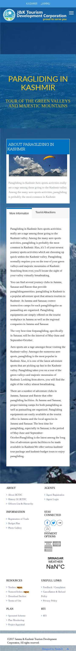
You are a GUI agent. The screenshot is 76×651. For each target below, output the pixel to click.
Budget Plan (14, 523)
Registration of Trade (18, 519)
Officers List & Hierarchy (20, 503)
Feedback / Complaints (54, 587)
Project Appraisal (16, 624)
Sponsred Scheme (17, 615)
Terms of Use (14, 600)
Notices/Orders (15, 591)
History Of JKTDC (17, 499)
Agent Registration (55, 494)
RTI (45, 615)
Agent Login (52, 499)
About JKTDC (15, 494)
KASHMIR (31, 4)
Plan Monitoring (16, 620)
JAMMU (45, 4)
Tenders (12, 587)
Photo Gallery (15, 528)
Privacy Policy (50, 600)
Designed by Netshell (52, 649)
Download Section (17, 596)
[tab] (19, 213)
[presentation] (19, 213)
